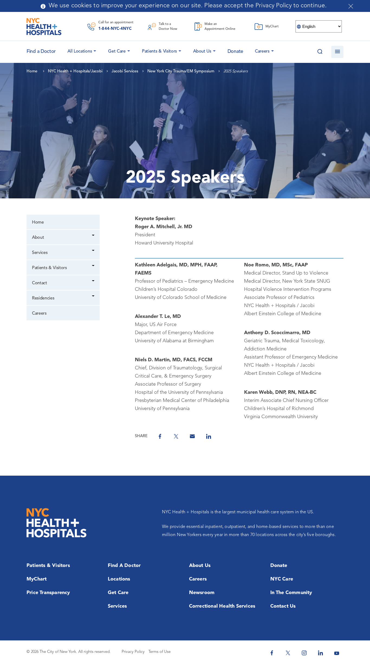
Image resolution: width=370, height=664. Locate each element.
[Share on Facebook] (160, 436)
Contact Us (283, 606)
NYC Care (281, 579)
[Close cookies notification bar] (351, 6)
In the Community (291, 592)
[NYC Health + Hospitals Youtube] (336, 653)
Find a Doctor (124, 565)
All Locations (79, 51)
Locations (119, 579)
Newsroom (202, 592)
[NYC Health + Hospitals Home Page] (44, 27)
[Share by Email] (192, 436)
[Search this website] (320, 52)
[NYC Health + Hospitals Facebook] (271, 653)
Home (38, 222)
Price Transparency (48, 592)
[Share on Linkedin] (208, 436)
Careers (262, 51)
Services (39, 253)
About (38, 238)
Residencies (43, 298)
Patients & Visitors (159, 51)
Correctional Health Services (222, 606)
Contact (39, 283)
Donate (235, 51)
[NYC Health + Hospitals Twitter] (288, 653)
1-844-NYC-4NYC (115, 29)
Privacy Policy (133, 652)
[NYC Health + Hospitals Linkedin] (320, 653)
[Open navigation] (337, 52)
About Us (202, 51)
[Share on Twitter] (176, 436)
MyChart (37, 579)
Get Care (117, 51)
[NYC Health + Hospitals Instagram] (304, 653)
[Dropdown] (93, 236)
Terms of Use (159, 652)
